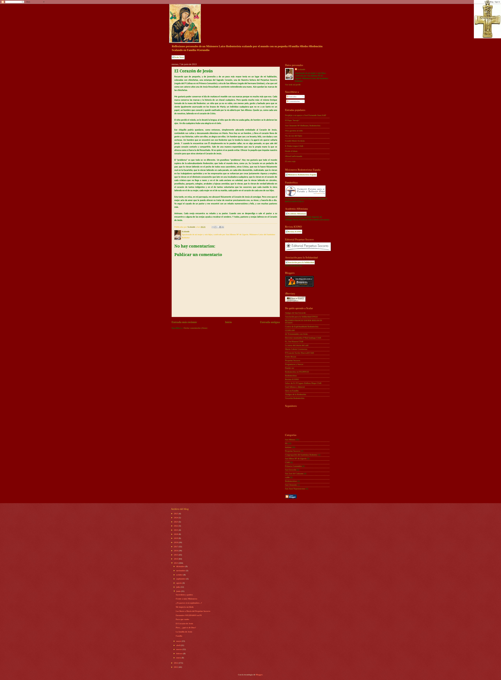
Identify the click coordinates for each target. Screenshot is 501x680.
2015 (176, 555)
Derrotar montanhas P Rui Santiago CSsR (303, 338)
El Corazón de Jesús (184, 623)
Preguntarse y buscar (294, 364)
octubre (179, 575)
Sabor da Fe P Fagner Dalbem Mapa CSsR (303, 383)
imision (288, 447)
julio (178, 587)
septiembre (181, 579)
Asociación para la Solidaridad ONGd (301, 317)
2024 (176, 518)
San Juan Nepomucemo (295, 489)
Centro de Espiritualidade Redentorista (301, 327)
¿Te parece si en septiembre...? (189, 603)
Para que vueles (182, 619)
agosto (179, 583)
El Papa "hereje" (292, 120)
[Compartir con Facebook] (220, 227)
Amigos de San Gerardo (295, 313)
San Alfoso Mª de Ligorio (295, 459)
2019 (176, 538)
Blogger (259, 675)
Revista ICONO (292, 379)
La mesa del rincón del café (296, 345)
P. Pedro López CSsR (294, 146)
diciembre (180, 566)
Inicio (228, 322)
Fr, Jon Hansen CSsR (294, 342)
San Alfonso (290, 440)
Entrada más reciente (184, 322)
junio (178, 591)
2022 (176, 526)
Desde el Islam (291, 151)
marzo (179, 649)
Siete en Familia (292, 391)
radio (287, 477)
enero (179, 658)
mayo (179, 641)
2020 (176, 534)
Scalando (301, 69)
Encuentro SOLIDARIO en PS (189, 615)
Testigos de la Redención (295, 394)
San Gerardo (290, 470)
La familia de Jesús (184, 632)
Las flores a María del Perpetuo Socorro (193, 611)
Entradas (292, 97)
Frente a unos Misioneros (186, 599)
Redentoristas (291, 376)
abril (178, 645)
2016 (176, 551)
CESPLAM (290, 330)
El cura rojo (290, 161)
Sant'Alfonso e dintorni (295, 387)
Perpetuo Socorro (292, 360)
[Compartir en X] (218, 227)
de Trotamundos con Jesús (296, 334)
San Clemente (291, 485)
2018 (176, 542)
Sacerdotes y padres (184, 595)
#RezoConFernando (293, 156)
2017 (176, 547)
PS (286, 443)
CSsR (287, 462)
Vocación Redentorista (294, 398)
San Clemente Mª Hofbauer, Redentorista (302, 126)
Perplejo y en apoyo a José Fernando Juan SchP (305, 115)
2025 (176, 514)
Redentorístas (291, 481)
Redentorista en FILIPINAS (297, 372)
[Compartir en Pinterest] (223, 227)
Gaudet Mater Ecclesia (295, 141)
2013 (176, 563)
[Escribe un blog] (215, 227)
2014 (176, 559)
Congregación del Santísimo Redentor (301, 455)
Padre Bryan (290, 357)
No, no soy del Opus (293, 136)
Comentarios (294, 101)
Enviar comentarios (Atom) (195, 328)
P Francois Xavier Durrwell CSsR (299, 353)
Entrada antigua (270, 322)
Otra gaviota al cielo (294, 131)
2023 (176, 522)
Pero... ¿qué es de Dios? (186, 628)
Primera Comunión (293, 466)
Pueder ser (289, 368)
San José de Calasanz (294, 474)
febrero (179, 653)
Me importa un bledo (185, 607)
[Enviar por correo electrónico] (213, 227)
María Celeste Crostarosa (296, 349)
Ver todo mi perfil (292, 85)
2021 (176, 530)
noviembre (181, 571)
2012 (176, 663)
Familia (179, 636)
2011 (176, 667)
